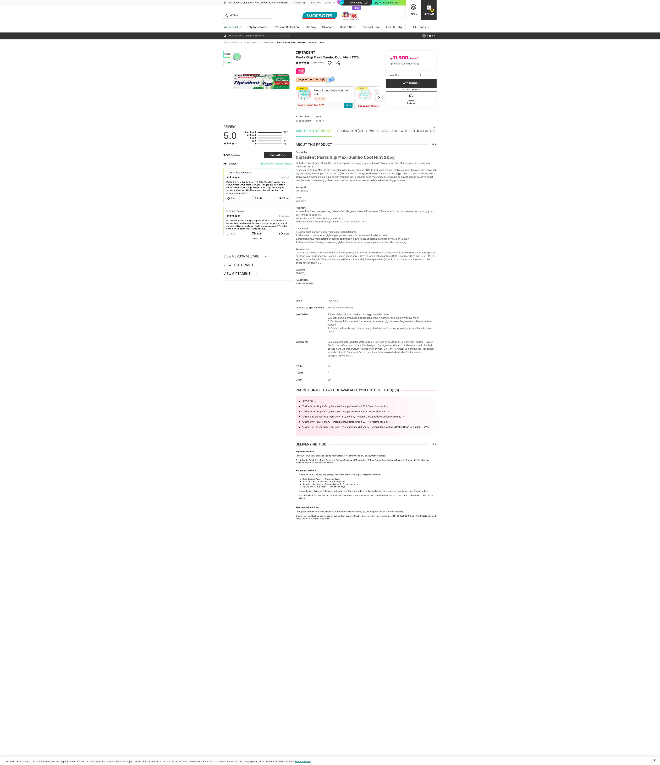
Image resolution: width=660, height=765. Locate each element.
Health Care (347, 27)
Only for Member (257, 27)
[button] (429, 10)
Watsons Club (232, 27)
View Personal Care (241, 256)
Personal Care (371, 27)
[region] (330, 760)
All (225, 163)
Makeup (311, 27)
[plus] (430, 75)
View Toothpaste (239, 265)
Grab (348, 105)
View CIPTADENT (237, 274)
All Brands (419, 27)
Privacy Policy (303, 761)
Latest (232, 163)
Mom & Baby (394, 27)
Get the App (299, 3)
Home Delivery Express (310, 491)
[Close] (654, 760)
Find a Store (315, 3)
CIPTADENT (305, 52)
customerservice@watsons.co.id (314, 518)
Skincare (327, 27)
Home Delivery (306, 475)
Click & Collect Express (310, 495)
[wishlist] (329, 62)
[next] (379, 97)
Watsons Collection (286, 27)
